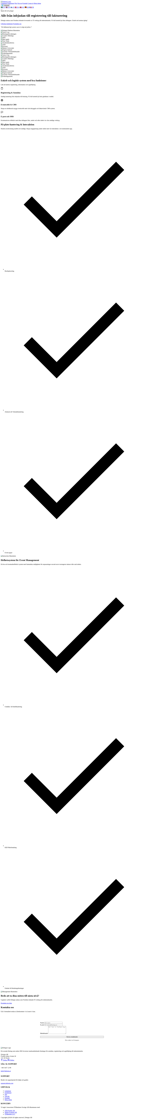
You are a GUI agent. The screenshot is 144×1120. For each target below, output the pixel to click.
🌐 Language (5, 5)
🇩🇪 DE (27, 7)
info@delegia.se (6, 1071)
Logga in (30, 3)
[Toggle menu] (1, 9)
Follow (5, 1060)
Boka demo (37, 3)
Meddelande (44, 1033)
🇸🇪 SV (3, 7)
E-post (42, 1025)
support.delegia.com (7, 1083)
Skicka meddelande (72, 1037)
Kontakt (24, 3)
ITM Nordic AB (10, 1110)
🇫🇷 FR (32, 7)
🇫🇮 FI (12, 7)
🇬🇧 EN (8, 7)
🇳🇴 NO (22, 7)
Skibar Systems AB (11, 1112)
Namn (42, 1023)
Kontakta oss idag (6, 1003)
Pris (16, 3)
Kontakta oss (17, 24)
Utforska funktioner (7, 24)
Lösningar (4, 3)
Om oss (19, 3)
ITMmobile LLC (10, 1114)
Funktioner (10, 3)
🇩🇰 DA (17, 7)
